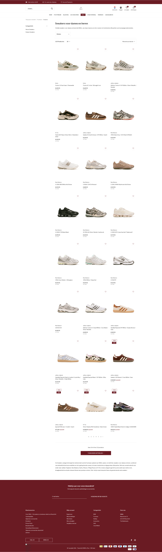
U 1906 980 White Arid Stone (63, 184)
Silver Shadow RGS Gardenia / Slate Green (95, 427)
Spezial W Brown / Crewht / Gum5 (64, 427)
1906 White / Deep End (89, 280)
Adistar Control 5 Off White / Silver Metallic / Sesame (123, 86)
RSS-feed (93, 548)
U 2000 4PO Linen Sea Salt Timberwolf (121, 232)
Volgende (102, 436)
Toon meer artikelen (95, 453)
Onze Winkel (91, 15)
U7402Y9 (113, 280)
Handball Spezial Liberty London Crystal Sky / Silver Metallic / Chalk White (68, 378)
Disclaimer (28, 521)
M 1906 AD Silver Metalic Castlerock (93, 232)
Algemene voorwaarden (31, 518)
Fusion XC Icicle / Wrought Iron (92, 85)
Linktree (28, 532)
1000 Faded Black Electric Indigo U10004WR (123, 427)
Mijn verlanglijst (70, 521)
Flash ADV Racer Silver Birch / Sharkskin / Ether (67, 135)
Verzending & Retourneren (32, 528)
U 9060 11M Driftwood (89, 184)
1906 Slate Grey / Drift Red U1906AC (121, 135)
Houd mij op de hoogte (99, 496)
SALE (83, 15)
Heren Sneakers (30, 29)
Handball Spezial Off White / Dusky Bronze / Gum (123, 328)
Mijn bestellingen (71, 516)
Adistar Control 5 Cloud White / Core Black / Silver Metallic (95, 328)
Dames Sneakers (30, 32)
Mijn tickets (69, 518)
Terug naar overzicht (31, 19)
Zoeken (52, 9)
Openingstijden (29, 516)
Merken (100, 15)
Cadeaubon (109, 15)
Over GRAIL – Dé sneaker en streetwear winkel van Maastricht (41, 514)
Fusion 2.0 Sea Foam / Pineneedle (64, 85)
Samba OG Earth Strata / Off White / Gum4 (95, 135)
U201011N (58, 327)
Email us (46, 540)
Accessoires (74, 15)
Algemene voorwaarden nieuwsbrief (34, 530)
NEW (50, 15)
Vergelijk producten (71, 523)
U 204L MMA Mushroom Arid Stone (121, 184)
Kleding (66, 15)
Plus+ (88, 548)
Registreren (69, 514)
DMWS (84, 548)
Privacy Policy (29, 523)
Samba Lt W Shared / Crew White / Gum (122, 377)
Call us (32, 540)
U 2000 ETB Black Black (62, 232)
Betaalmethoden (30, 525)
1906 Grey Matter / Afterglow (63, 280)
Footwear (57, 15)
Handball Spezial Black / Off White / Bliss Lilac (94, 378)
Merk (59, 34)
